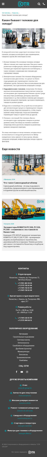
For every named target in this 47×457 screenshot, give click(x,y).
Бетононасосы (23, 343)
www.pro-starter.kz (25, 426)
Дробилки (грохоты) (23, 349)
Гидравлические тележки (14, 89)
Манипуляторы (23, 352)
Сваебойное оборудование (23, 346)
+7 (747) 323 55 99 (25, 318)
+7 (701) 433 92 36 (25, 283)
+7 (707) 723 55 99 (25, 290)
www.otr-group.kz (25, 388)
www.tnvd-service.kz (25, 411)
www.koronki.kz (25, 403)
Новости (15, 13)
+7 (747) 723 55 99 (25, 288)
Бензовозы (23, 355)
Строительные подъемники (23, 337)
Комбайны (23, 360)
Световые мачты (23, 340)
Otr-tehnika (6, 13)
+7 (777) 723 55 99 (25, 285)
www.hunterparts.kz (24, 418)
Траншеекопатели (23, 357)
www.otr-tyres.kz (25, 396)
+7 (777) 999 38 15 (25, 320)
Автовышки (23, 334)
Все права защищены (19, 452)
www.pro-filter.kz (25, 433)
